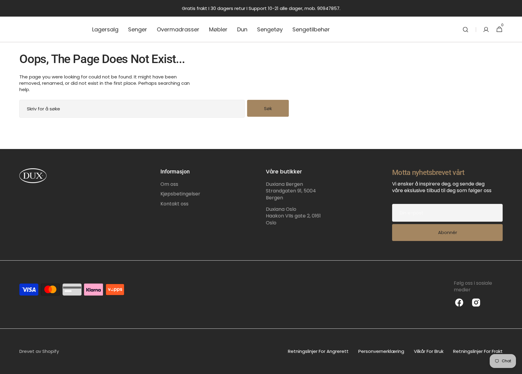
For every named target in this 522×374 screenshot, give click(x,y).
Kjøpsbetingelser (180, 193)
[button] (465, 29)
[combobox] (132, 109)
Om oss (169, 184)
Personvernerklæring (381, 351)
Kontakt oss (174, 203)
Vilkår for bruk (428, 351)
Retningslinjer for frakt (478, 351)
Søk (268, 108)
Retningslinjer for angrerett (318, 351)
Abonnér (447, 232)
